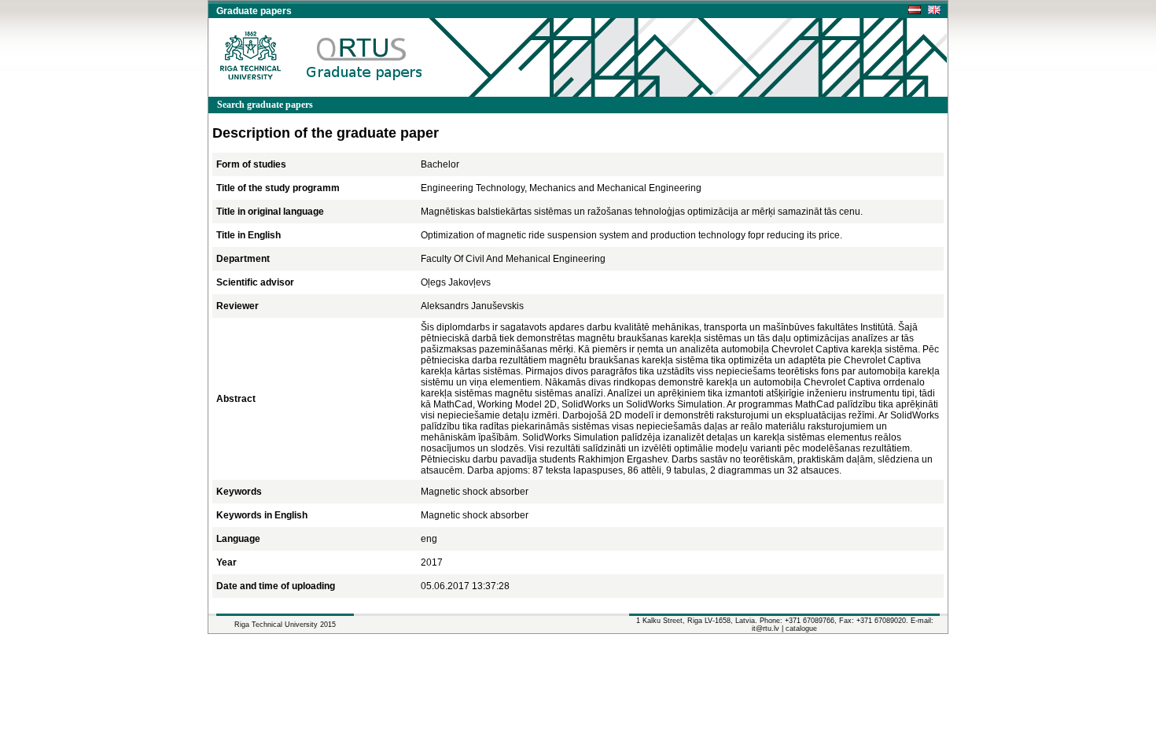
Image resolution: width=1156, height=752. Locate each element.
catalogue (801, 628)
